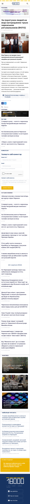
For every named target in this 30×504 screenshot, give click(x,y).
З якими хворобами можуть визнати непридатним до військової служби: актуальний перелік (14, 256)
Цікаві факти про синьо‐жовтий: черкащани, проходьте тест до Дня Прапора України (14, 235)
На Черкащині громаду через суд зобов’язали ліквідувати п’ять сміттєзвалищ (13, 272)
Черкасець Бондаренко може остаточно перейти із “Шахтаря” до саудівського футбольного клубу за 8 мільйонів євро (15, 283)
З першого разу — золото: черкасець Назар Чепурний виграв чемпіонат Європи (14, 123)
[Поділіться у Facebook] (2, 103)
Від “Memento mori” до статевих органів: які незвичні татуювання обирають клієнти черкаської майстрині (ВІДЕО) (13, 345)
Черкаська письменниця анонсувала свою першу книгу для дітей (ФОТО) (14, 306)
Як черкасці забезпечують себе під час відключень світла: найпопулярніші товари (14, 464)
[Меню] (2, 4)
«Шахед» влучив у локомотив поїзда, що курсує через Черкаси (14, 197)
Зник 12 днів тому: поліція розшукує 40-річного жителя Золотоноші (14, 314)
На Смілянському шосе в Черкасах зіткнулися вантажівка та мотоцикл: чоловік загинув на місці (14, 134)
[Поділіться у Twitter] (5, 103)
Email (2, 163)
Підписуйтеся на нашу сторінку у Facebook (15, 96)
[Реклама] (15, 12)
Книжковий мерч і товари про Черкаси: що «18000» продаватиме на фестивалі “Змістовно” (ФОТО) (14, 333)
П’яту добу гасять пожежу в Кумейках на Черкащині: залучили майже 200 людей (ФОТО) (13, 245)
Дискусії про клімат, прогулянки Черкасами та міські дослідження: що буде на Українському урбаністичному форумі (13, 296)
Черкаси (6, 107)
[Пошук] (27, 4)
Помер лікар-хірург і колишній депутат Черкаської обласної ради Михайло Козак (14, 323)
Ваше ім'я (4, 157)
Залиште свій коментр (7, 178)
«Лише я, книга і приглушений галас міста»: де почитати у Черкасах (14, 226)
